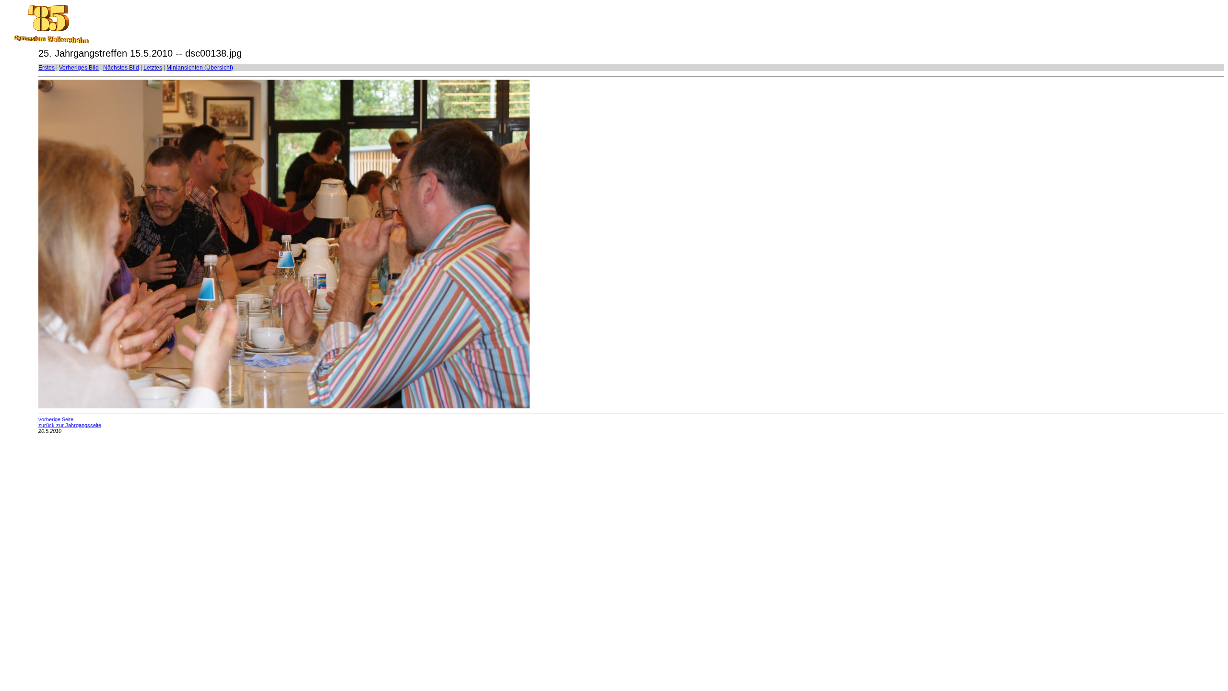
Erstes (46, 67)
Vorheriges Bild (79, 67)
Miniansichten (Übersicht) (199, 67)
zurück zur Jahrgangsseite (69, 425)
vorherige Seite (55, 419)
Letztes (152, 67)
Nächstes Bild (121, 67)
